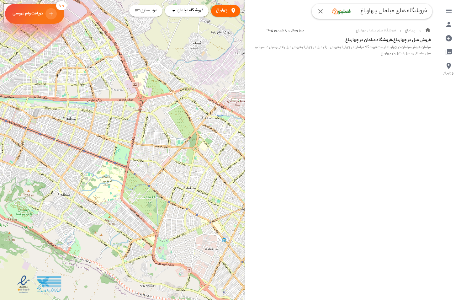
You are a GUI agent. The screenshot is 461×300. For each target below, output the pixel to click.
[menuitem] (449, 10)
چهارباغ (222, 10)
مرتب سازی (148, 10)
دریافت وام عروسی (38, 10)
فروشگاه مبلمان (191, 10)
